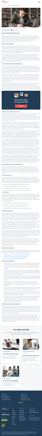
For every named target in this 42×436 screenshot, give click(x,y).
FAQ (13, 420)
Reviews (13, 416)
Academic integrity (22, 418)
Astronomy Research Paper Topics (31, 355)
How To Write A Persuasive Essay (10, 353)
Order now (21, 106)
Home (3, 5)
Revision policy (21, 412)
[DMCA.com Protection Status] (4, 420)
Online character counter (34, 412)
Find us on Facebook (35, 420)
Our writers (14, 414)
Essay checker (32, 410)
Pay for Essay (4, 394)
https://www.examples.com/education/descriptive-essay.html (16, 256)
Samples (13, 418)
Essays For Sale (24, 394)
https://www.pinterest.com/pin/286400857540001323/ (15, 258)
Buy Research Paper (25, 397)
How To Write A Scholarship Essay (10, 380)
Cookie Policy (21, 416)
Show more (20, 402)
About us (13, 412)
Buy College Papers (5, 397)
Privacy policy (21, 414)
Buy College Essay (5, 396)
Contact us (14, 424)
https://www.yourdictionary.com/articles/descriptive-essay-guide (16, 254)
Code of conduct (22, 420)
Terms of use (21, 410)
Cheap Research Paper (6, 399)
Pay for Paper (23, 396)
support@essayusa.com (35, 418)
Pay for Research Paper (25, 399)
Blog (6, 5)
